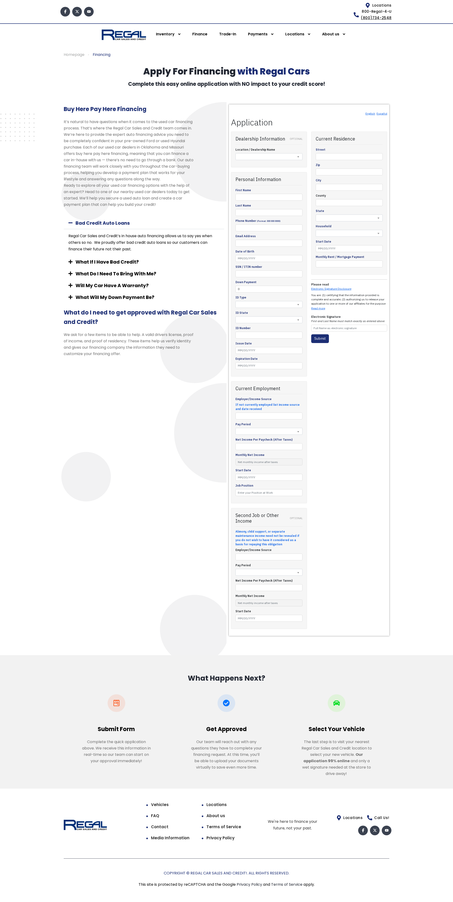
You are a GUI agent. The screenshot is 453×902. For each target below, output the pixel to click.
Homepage (74, 54)
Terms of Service (223, 827)
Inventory (165, 34)
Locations (294, 34)
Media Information (170, 838)
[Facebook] (65, 12)
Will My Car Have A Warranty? (112, 285)
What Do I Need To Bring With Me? (116, 273)
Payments (258, 34)
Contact (159, 827)
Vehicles (160, 804)
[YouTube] (89, 12)
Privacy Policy (220, 838)
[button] (144, 223)
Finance (199, 34)
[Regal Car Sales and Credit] (124, 34)
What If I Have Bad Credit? (107, 262)
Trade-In (227, 34)
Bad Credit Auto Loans (103, 223)
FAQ (155, 816)
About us (330, 34)
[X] (77, 12)
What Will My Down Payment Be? (115, 297)
